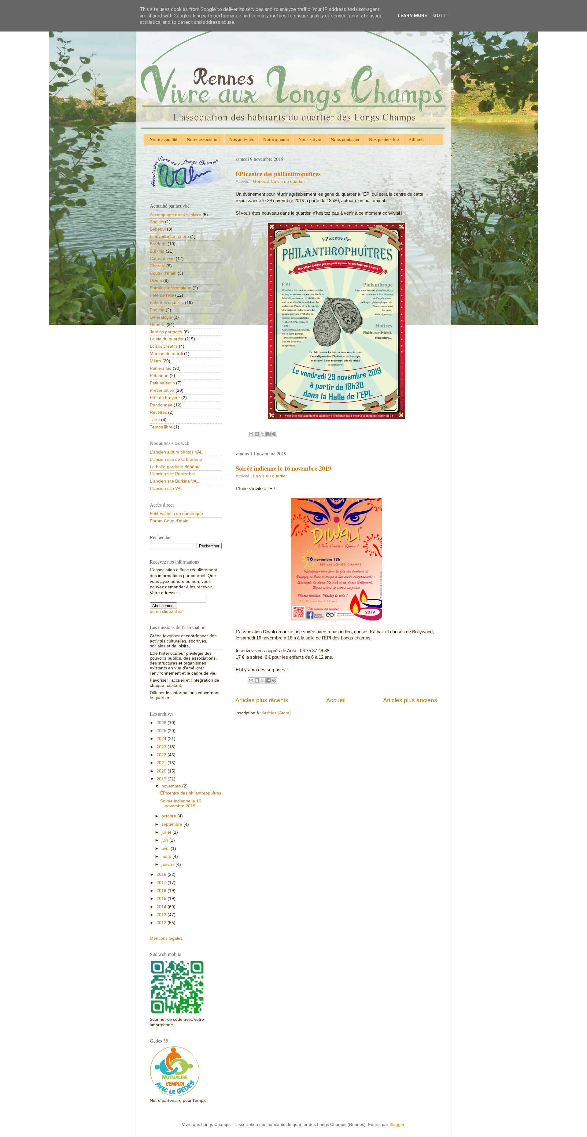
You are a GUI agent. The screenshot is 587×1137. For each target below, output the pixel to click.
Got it (441, 15)
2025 (162, 730)
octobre (169, 816)
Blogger (396, 1124)
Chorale (157, 266)
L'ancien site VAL (166, 488)
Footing (157, 310)
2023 (162, 747)
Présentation (162, 390)
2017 (162, 882)
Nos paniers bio (384, 139)
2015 (162, 898)
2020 (162, 771)
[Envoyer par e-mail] (251, 434)
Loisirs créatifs (164, 346)
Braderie (158, 244)
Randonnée (161, 405)
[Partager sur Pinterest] (274, 434)
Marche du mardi (166, 353)
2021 (162, 763)
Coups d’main (163, 273)
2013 (162, 915)
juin (165, 840)
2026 (162, 722)
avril (166, 848)
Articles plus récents (261, 700)
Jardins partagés (166, 332)
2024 (162, 738)
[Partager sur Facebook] (268, 434)
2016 (162, 890)
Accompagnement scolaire (175, 215)
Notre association (203, 139)
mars (166, 856)
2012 (162, 922)
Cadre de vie (162, 258)
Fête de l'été (162, 295)
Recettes (158, 412)
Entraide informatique (170, 288)
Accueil (335, 700)
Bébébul (158, 229)
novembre (171, 786)
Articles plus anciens (410, 700)
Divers (156, 280)
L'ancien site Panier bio (172, 474)
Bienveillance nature (169, 236)
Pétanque (159, 375)
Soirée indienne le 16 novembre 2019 (283, 468)
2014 (162, 907)
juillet (166, 832)
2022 (162, 755)
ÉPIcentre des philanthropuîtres (278, 173)
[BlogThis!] (257, 434)
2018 (162, 874)
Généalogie (161, 317)
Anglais (157, 222)
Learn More (412, 15)
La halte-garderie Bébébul (175, 467)
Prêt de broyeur (165, 397)
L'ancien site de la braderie (176, 459)
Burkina (157, 251)
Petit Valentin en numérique (176, 513)
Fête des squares (167, 302)
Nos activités (241, 139)
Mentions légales (166, 938)
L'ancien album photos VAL (176, 452)
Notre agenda (276, 139)
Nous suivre (309, 139)
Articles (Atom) (276, 713)
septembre (172, 824)
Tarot (155, 419)
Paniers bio (161, 368)
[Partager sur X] (263, 434)
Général (261, 181)
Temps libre (161, 427)
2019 (162, 779)
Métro (155, 361)
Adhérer (416, 139)
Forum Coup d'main (169, 521)
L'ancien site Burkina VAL (174, 481)
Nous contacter (345, 139)
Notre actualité (163, 139)
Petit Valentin (162, 383)
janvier (168, 864)
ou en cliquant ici (166, 611)
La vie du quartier (288, 181)
